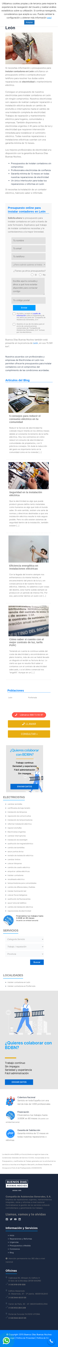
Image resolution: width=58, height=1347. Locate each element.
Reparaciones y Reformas (21, 1239)
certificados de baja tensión (19, 808)
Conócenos (15, 1249)
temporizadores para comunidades (22, 883)
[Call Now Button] (51, 1341)
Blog (12, 1252)
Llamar (30, 723)
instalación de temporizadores (20, 820)
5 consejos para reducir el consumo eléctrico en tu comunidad (25, 419)
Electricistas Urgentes (17, 832)
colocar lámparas (15, 863)
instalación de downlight (17, 840)
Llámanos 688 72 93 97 (30, 714)
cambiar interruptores (17, 836)
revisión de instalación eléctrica (20, 855)
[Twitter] (11, 1219)
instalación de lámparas (17, 812)
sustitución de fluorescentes (19, 899)
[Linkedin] (19, 1219)
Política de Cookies (45, 1338)
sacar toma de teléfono (17, 903)
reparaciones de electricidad (19, 911)
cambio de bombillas (16, 847)
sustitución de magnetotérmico (20, 844)
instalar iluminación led (17, 891)
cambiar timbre (14, 859)
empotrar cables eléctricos (19, 871)
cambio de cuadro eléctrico (19, 867)
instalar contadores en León (19, 982)
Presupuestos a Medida (20, 1245)
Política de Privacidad (25, 1338)
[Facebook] (7, 1219)
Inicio (12, 1235)
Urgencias (14, 1242)
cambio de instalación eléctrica (20, 907)
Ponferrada (32, 697)
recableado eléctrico (16, 879)
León (35, 343)
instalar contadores (15, 875)
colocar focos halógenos (17, 895)
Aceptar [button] (29, 22)
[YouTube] (15, 1219)
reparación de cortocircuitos (19, 816)
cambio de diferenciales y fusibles (21, 887)
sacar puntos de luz (16, 851)
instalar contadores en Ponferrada (21, 986)
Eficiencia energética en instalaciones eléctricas (23, 567)
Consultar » (29, 733)
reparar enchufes (15, 828)
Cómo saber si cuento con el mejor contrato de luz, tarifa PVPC (26, 642)
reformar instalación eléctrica (20, 824)
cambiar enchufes (15, 804)
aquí (49, 17)
